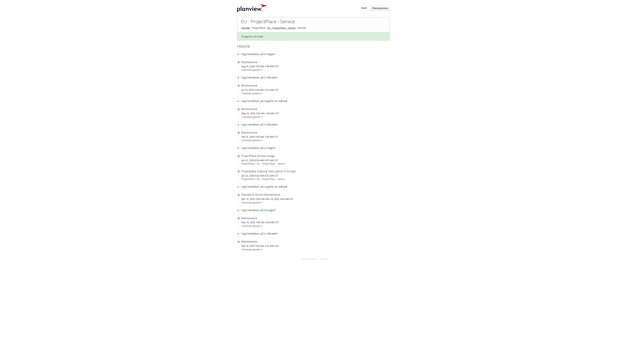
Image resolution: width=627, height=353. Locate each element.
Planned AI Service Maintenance (260, 194)
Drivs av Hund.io (308, 259)
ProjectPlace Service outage (258, 156)
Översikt (245, 27)
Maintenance (249, 62)
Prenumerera (380, 8)
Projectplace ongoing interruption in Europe (268, 171)
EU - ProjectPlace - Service (268, 21)
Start (364, 7)
